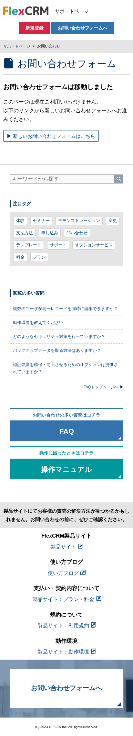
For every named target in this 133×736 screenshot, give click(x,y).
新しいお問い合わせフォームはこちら (54, 136)
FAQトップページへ (101, 387)
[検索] (118, 179)
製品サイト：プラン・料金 (63, 599)
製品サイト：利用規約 (63, 625)
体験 (20, 220)
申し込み (49, 232)
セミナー (41, 220)
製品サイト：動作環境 (63, 651)
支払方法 (24, 232)
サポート (58, 244)
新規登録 (35, 27)
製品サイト (63, 547)
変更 (112, 220)
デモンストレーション (79, 220)
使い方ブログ (63, 573)
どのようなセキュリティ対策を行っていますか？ (59, 336)
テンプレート (28, 244)
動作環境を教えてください (38, 322)
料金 (20, 257)
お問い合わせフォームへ (82, 27)
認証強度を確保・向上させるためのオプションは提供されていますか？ (65, 368)
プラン (39, 257)
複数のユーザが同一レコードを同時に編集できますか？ (65, 308)
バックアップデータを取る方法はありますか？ (57, 350)
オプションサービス (94, 244)
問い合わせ (76, 232)
